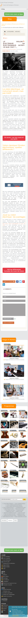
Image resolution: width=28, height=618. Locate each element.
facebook (17, 281)
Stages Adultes (6, 566)
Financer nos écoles (7, 596)
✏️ (2, 556)
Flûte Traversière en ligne (20, 516)
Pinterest (23, 281)
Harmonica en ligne (19, 508)
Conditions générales (7, 592)
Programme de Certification (9, 563)
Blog (4, 573)
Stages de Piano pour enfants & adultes (14, 379)
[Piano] (14, 477)
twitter (20, 281)
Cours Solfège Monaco (8, 507)
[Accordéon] (5, 418)
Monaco (5, 608)
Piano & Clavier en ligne (9, 513)
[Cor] (14, 438)
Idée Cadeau (6, 576)
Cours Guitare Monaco (20, 503)
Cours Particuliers (7, 560)
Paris (4, 610)
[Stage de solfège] (14, 396)
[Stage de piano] (14, 376)
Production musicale (7, 584)
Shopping (5, 600)
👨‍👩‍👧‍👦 (2, 558)
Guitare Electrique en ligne (10, 515)
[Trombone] (14, 487)
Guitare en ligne (20, 513)
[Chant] (23, 418)
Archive (17, 31)
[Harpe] (5, 467)
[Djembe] (23, 438)
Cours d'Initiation (6, 556)
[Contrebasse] (5, 438)
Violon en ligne (21, 512)
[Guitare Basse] (5, 457)
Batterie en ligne (10, 511)
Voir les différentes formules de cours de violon (14, 270)
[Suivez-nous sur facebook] (2, 612)
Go (24, 499)
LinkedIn (4, 284)
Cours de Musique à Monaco (11, 5)
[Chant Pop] (5, 428)
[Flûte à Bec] (5, 448)
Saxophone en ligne (9, 508)
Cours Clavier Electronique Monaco (14, 506)
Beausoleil (5, 605)
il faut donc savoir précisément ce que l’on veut (14, 224)
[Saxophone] (23, 477)
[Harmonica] (23, 457)
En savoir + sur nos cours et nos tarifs (14, 138)
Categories (10, 31)
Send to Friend (8, 281)
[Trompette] (23, 482)
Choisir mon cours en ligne (14, 14)
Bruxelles (5, 606)
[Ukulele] (5, 492)
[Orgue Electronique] (5, 477)
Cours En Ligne (6, 561)
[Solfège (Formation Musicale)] (5, 487)
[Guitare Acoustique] (23, 448)
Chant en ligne (19, 511)
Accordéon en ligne (10, 510)
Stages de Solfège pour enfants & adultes (14, 399)
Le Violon (5, 49)
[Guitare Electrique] (14, 457)
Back (5, 38)
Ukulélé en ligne (21, 515)
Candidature (5, 581)
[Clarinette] (14, 428)
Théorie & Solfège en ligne (10, 512)
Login (4, 568)
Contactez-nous (6, 591)
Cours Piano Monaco (8, 503)
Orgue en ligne (19, 510)
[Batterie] (14, 418)
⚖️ (2, 592)
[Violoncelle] (23, 492)
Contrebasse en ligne (21, 507)
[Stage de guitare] (14, 356)
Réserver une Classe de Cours (9, 583)
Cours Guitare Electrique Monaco (14, 504)
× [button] (26, 606)
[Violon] (14, 492)
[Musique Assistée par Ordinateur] (23, 467)
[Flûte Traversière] (14, 448)
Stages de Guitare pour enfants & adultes (14, 359)
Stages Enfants (6, 565)
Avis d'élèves (6, 579)
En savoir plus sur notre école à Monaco (13, 27)
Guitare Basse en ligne (8, 516)
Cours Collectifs (6, 558)
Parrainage (5, 578)
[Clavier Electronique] (23, 428)
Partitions (5, 574)
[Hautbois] (14, 467)
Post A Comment (8, 322)
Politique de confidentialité (8, 594)
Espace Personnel (7, 589)
